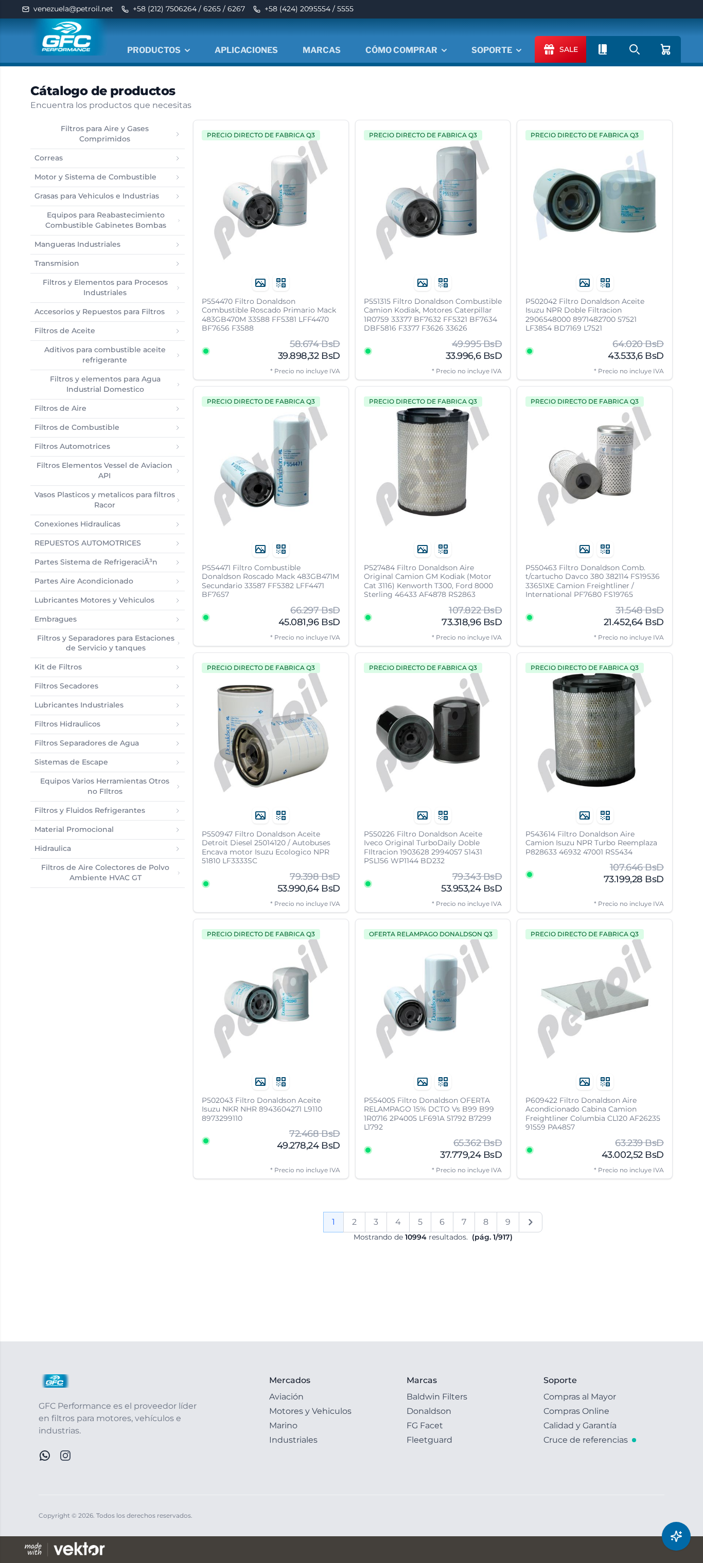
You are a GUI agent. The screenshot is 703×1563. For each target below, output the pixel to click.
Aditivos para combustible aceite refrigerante (105, 355)
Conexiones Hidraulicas (77, 524)
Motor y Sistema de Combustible (95, 176)
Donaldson (429, 1411)
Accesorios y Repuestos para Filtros (99, 311)
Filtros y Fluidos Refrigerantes (89, 810)
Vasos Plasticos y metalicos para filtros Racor (104, 500)
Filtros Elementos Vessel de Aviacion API (104, 470)
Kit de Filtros (58, 666)
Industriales (293, 1440)
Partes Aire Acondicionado (83, 581)
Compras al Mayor (579, 1397)
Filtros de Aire (60, 408)
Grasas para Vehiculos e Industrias (96, 196)
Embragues (55, 619)
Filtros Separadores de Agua (86, 743)
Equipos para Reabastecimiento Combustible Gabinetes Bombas (105, 220)
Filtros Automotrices (72, 446)
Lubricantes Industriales (79, 705)
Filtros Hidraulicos (67, 724)
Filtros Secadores (66, 685)
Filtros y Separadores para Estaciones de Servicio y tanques (105, 643)
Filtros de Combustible (76, 427)
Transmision (56, 263)
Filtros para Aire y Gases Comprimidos (105, 133)
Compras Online (576, 1411)
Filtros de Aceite (64, 330)
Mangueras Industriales (77, 244)
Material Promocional (74, 829)
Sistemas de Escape (71, 762)
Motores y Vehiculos (310, 1411)
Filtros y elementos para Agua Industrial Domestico (105, 384)
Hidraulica (52, 848)
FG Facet (425, 1425)
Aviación (286, 1397)
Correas (48, 157)
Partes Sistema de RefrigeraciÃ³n (95, 562)
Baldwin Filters (437, 1397)
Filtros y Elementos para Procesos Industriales (105, 287)
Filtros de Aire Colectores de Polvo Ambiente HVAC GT (105, 872)
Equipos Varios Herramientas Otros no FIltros (104, 786)
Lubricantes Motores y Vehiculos (94, 600)
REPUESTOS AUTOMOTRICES (87, 543)
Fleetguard (429, 1440)
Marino (283, 1425)
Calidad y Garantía (580, 1425)
